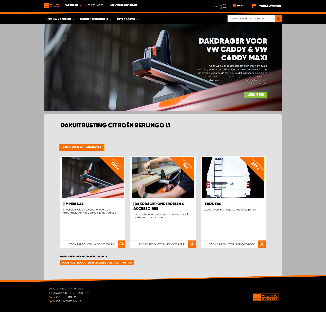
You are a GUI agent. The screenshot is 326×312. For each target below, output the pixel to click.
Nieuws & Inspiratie (124, 5)
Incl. (225, 5)
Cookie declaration (65, 297)
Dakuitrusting (93, 147)
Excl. (225, 8)
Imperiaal (74, 204)
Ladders (213, 204)
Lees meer (255, 95)
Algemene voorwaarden (67, 288)
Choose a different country (70, 292)
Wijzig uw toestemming (67, 301)
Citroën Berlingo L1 (73, 147)
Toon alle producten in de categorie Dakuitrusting (97, 262)
